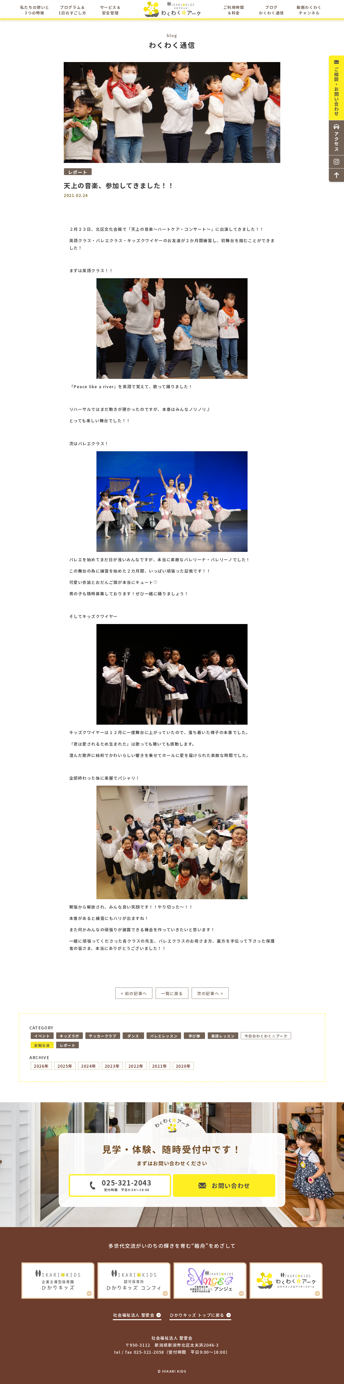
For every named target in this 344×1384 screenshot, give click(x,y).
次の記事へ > (210, 993)
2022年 (136, 1066)
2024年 (88, 1066)
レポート (67, 1045)
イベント (42, 1035)
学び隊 (194, 1035)
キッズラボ (69, 1035)
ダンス (133, 1035)
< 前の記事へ (134, 993)
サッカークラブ (102, 1035)
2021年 (159, 1066)
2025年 (65, 1066)
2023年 (112, 1066)
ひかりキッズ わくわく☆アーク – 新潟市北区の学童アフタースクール (172, 10)
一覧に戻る (172, 993)
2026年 (41, 1066)
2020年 (183, 1066)
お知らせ (42, 1045)
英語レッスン (223, 1035)
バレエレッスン (164, 1035)
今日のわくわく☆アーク (266, 1035)
